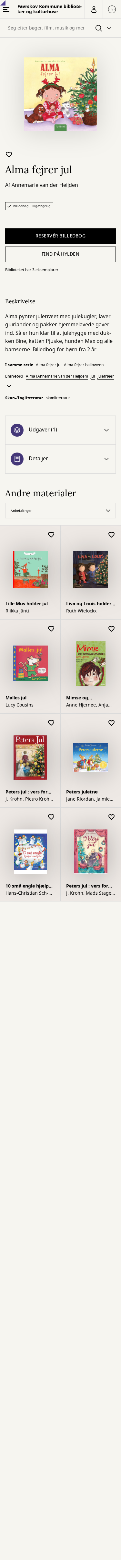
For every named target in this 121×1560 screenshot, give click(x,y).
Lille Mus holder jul (26, 603)
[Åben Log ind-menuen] (94, 9)
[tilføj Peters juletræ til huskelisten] (112, 723)
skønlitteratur (58, 398)
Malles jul (15, 698)
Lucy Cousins (19, 705)
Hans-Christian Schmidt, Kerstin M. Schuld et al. (26, 893)
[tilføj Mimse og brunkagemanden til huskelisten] (112, 629)
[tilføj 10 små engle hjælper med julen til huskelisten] (51, 817)
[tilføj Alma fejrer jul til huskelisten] (9, 154)
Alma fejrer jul (48, 365)
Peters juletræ (82, 792)
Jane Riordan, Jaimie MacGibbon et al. (88, 799)
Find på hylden (60, 254)
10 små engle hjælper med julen (29, 887)
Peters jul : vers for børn (26, 793)
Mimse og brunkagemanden (86, 699)
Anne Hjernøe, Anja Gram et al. (87, 705)
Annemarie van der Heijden (45, 185)
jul (93, 376)
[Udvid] (9, 386)
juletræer (105, 376)
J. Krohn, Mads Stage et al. (88, 893)
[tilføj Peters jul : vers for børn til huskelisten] (51, 723)
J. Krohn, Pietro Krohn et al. (28, 799)
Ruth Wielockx (81, 611)
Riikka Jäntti (18, 611)
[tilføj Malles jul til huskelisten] (51, 629)
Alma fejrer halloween (84, 365)
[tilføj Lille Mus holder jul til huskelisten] (51, 535)
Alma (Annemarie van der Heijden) (57, 376)
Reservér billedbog (60, 236)
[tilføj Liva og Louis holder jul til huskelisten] (112, 535)
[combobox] (60, 28)
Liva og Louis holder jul (88, 604)
